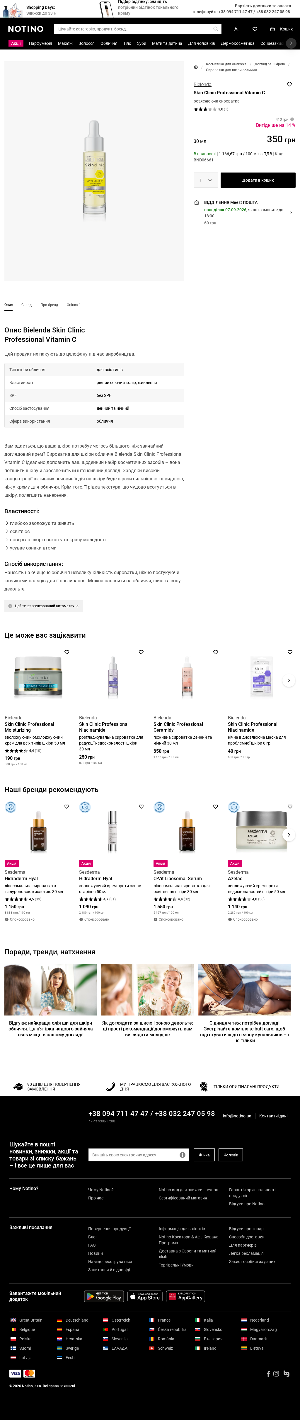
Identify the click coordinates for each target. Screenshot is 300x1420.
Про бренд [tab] (49, 305)
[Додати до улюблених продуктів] (289, 84)
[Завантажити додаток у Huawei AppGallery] (185, 1296)
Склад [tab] (26, 305)
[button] (94, 171)
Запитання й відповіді (109, 1269)
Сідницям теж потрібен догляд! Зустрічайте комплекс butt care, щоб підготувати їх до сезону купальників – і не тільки (244, 1031)
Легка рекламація (246, 1253)
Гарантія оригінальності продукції (252, 1192)
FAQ (92, 1245)
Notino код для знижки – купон (188, 1189)
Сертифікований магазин (183, 1198)
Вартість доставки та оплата (263, 6)
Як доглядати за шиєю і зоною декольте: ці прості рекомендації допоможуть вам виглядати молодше (147, 1028)
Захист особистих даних (252, 1261)
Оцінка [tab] (74, 305)
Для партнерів (243, 1245)
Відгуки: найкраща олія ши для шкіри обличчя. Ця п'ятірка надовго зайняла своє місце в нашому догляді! (50, 1028)
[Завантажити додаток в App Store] (145, 1296)
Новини (95, 1253)
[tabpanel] (94, 481)
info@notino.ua (237, 1116)
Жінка (204, 1155)
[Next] (288, 680)
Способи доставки (247, 1237)
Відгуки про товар (246, 1228)
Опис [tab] (8, 305)
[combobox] (206, 180)
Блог (92, 1237)
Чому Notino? (101, 1189)
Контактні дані (273, 1116)
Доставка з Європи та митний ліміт (188, 1254)
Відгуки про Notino (247, 1203)
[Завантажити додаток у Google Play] (104, 1296)
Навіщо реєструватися (110, 1261)
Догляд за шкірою (270, 64)
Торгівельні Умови (176, 1265)
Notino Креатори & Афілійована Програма (189, 1240)
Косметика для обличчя (226, 64)
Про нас (95, 1198)
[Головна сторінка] (196, 67)
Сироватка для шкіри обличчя (231, 70)
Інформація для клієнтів (182, 1228)
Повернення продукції (109, 1228)
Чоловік (231, 1155)
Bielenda (203, 84)
